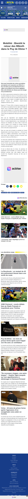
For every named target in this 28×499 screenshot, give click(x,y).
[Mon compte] (26, 2)
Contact (14, 457)
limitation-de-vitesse (15, 192)
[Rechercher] (22, 2)
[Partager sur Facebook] (7, 187)
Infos (18, 17)
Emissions (14, 475)
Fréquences (14, 462)
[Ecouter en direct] (19, 2)
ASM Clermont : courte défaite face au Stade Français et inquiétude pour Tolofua (12, 306)
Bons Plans (11, 17)
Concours (14, 477)
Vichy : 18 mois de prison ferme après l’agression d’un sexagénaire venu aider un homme (13, 411)
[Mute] (25, 8)
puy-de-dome (4, 192)
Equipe (14, 458)
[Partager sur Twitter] (10, 187)
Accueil (3, 17)
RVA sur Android (14, 483)
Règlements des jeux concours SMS (14, 489)
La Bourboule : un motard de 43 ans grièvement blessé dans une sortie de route (13, 273)
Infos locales (14, 468)
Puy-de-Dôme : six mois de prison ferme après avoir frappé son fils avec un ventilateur (13, 341)
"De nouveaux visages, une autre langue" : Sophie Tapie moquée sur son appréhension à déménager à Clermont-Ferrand (14, 376)
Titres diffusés (14, 460)
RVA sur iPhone (14, 481)
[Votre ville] (16, 2)
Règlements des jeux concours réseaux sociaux (14, 487)
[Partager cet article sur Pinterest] (14, 187)
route (9, 192)
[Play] (2, 8)
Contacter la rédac (14, 469)
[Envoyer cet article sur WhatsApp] (17, 187)
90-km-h (22, 192)
